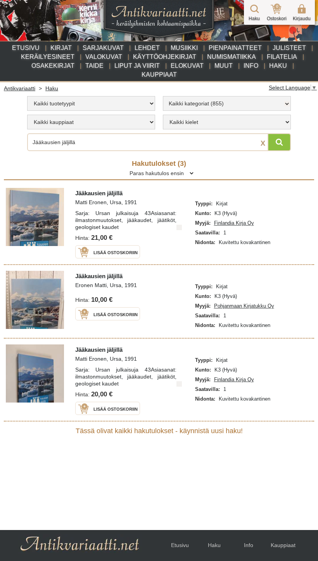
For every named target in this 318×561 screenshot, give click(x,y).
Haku (278, 65)
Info (251, 65)
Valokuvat (103, 56)
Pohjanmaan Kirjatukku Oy (244, 306)
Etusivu (26, 48)
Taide (94, 65)
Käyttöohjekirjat (164, 56)
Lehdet (147, 48)
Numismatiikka (231, 56)
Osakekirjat (52, 65)
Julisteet (289, 48)
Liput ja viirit (137, 65)
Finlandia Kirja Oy (234, 223)
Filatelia (282, 56)
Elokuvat (187, 65)
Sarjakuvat (103, 48)
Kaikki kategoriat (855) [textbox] (196, 103)
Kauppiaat (159, 74)
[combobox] (227, 103)
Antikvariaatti (19, 88)
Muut (223, 65)
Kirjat (61, 48)
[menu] (91, 103)
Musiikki (184, 48)
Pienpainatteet (235, 48)
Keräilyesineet (47, 56)
